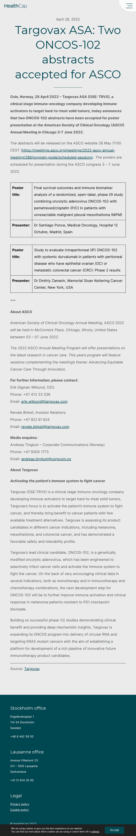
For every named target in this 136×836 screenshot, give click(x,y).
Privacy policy (19, 804)
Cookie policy (19, 810)
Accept (114, 830)
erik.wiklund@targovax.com (44, 401)
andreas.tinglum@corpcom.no (46, 459)
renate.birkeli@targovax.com (45, 427)
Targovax (32, 669)
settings (95, 831)
